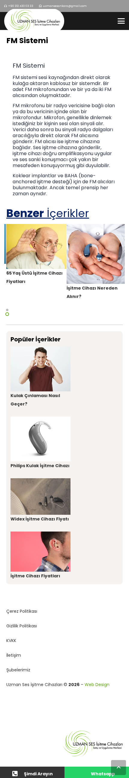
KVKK (11, 641)
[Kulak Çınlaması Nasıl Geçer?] (40, 368)
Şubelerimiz (18, 670)
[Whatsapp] (85, 774)
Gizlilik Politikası (21, 626)
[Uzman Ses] (64, 744)
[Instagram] (110, 6)
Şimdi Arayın (38, 774)
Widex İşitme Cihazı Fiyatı (39, 519)
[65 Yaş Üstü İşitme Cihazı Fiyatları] (36, 246)
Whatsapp (103, 774)
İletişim (13, 655)
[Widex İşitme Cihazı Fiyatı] (40, 496)
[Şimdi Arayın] (18, 774)
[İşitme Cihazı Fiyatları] (40, 551)
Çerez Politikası (21, 611)
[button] (121, 21)
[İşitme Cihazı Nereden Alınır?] (97, 254)
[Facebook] (100, 6)
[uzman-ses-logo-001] (34, 21)
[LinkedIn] (120, 6)
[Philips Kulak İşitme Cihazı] (40, 439)
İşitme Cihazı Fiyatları (35, 576)
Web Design (97, 685)
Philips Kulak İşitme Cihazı (40, 466)
